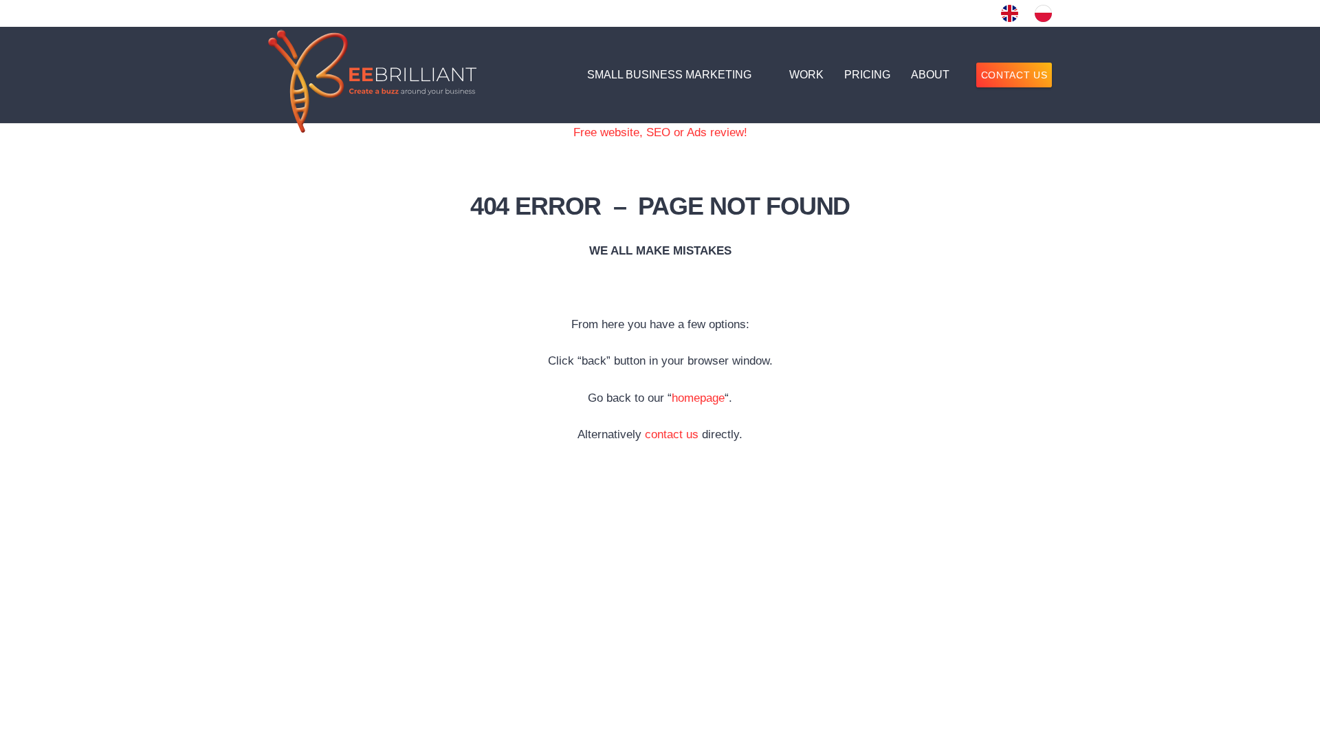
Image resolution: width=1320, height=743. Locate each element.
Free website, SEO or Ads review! (660, 132)
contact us (671, 434)
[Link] (1009, 13)
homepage (698, 398)
